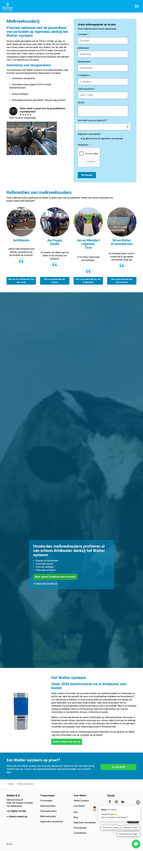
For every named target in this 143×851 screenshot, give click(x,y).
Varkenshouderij (47, 806)
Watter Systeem (81, 800)
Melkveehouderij (48, 816)
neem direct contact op (46, 583)
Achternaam (84, 48)
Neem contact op (18, 816)
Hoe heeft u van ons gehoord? (93, 120)
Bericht (81, 102)
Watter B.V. (7, 6)
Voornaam (83, 34)
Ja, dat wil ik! (118, 767)
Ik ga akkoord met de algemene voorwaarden (102, 138)
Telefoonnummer (86, 89)
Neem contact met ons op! (66, 741)
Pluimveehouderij (48, 811)
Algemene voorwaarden (90, 134)
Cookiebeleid (80, 833)
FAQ (76, 812)
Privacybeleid (80, 827)
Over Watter (79, 806)
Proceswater (46, 800)
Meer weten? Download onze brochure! (55, 576)
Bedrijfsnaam (85, 61)
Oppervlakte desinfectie (51, 821)
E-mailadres (84, 75)
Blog (76, 817)
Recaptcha (83, 144)
